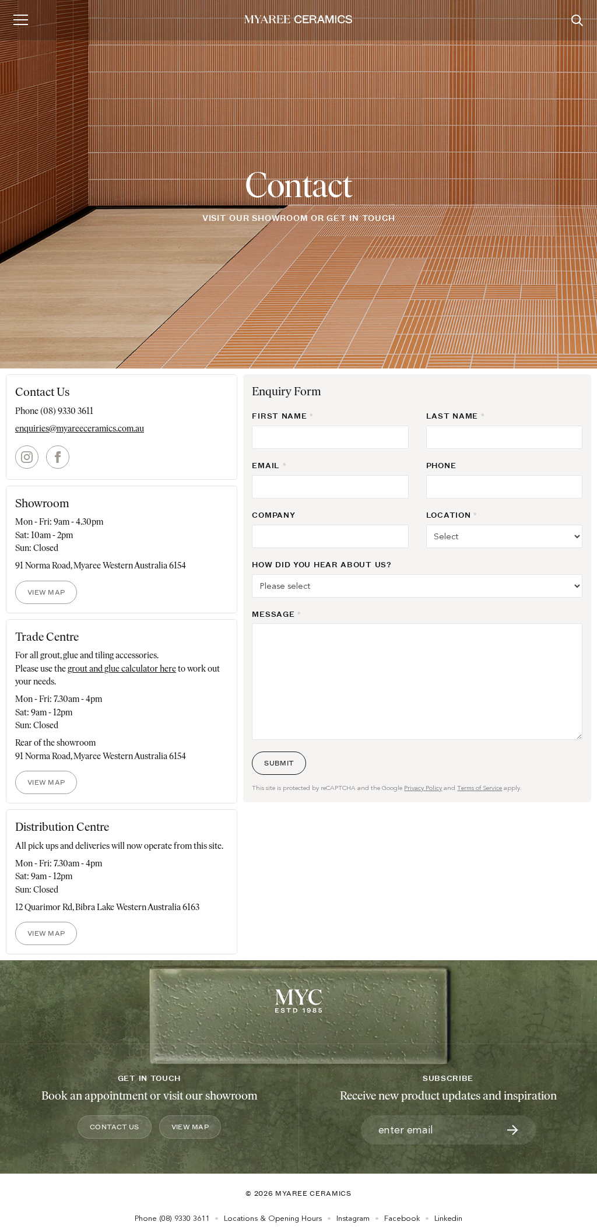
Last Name (452, 415)
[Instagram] (26, 457)
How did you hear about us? (321, 564)
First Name (279, 415)
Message (273, 614)
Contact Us (114, 1126)
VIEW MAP (46, 592)
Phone (441, 465)
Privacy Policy (423, 788)
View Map (190, 1126)
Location (448, 514)
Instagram (353, 1218)
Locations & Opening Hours (273, 1218)
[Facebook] (57, 457)
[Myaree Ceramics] (298, 20)
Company (273, 514)
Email (266, 465)
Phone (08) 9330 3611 (54, 411)
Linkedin (448, 1218)
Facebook (402, 1218)
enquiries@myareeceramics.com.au (79, 428)
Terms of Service (479, 788)
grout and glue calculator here (122, 668)
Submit (279, 763)
